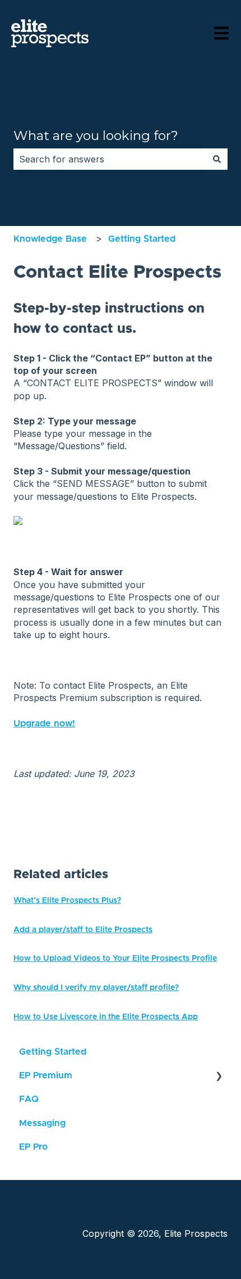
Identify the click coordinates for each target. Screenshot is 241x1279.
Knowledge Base (50, 238)
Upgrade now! (44, 723)
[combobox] (109, 159)
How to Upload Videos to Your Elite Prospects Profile (115, 958)
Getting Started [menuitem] (52, 1051)
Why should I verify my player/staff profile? (96, 988)
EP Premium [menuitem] (45, 1075)
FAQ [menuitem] (29, 1099)
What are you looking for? (95, 135)
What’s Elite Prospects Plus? (67, 901)
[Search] (217, 159)
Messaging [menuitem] (42, 1123)
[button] (219, 1076)
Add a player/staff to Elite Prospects (82, 930)
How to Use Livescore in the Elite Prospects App (105, 1017)
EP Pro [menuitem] (33, 1146)
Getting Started (141, 238)
